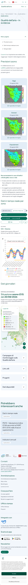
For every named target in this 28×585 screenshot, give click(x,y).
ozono (3, 54)
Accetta (14, 573)
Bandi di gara (4, 484)
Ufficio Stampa (5, 506)
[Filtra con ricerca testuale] (21, 222)
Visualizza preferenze (14, 581)
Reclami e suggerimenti (7, 499)
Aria (15, 14)
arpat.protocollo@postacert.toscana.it (14, 469)
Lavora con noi (5, 486)
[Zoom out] (24, 347)
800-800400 (12, 468)
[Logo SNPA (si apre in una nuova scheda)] (10, 2)
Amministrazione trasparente (9, 479)
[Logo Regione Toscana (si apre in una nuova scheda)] (14, 2)
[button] (26, 558)
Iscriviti (4, 552)
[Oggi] (14, 94)
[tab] (6, 210)
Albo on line (4, 481)
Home (2, 14)
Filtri (11, 222)
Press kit (3, 509)
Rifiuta (14, 577)
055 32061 (9, 466)
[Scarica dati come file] (25, 222)
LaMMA (3, 68)
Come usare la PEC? (6, 471)
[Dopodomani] (14, 158)
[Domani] (14, 126)
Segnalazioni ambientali (7, 496)
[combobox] (14, 214)
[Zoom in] (24, 343)
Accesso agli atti (5, 494)
